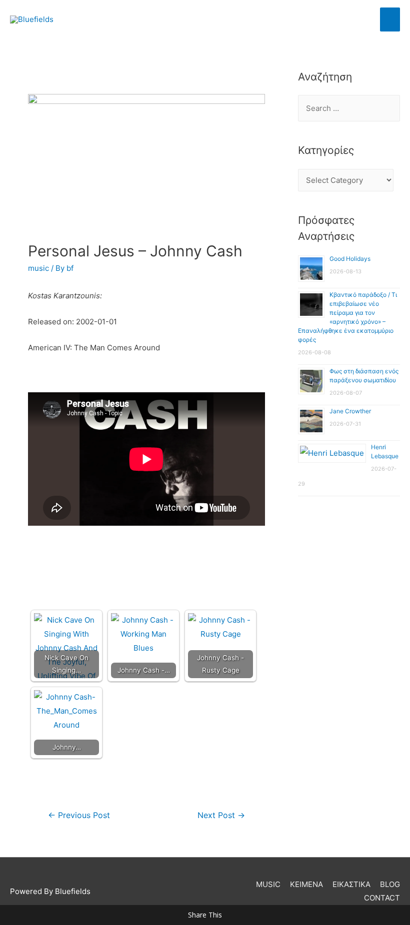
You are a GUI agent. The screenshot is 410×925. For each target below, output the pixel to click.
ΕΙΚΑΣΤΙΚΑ (351, 884)
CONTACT (382, 898)
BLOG (390, 884)
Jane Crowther (350, 411)
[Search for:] (349, 108)
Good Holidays (350, 258)
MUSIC (268, 884)
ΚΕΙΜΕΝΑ (306, 884)
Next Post (221, 815)
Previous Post (79, 815)
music (38, 268)
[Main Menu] (390, 19)
